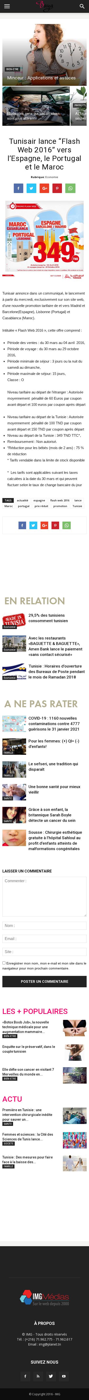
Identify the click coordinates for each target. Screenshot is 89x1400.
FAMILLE (8, 752)
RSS (47, 1202)
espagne (39, 500)
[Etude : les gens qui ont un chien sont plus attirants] (36, 106)
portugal (23, 506)
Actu (12, 1099)
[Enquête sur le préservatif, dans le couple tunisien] (75, 1052)
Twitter (29, 1202)
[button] (82, 6)
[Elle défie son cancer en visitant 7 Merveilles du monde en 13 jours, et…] (75, 1075)
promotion (60, 506)
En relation (34, 601)
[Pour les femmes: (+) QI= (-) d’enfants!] (14, 746)
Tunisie (77, 506)
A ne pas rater (41, 704)
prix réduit (41, 506)
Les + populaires (35, 1011)
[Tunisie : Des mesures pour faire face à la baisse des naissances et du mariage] (75, 1163)
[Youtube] (64, 1376)
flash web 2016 (59, 500)
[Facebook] (25, 1376)
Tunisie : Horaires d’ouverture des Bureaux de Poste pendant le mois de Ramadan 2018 (56, 671)
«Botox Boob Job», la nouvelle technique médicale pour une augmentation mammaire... (25, 1027)
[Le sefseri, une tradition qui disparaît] (14, 769)
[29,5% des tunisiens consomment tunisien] (14, 621)
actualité (22, 500)
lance (78, 500)
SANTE (8, 798)
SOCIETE (8, 1143)
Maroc (9, 506)
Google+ (65, 1202)
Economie (51, 177)
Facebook (11, 1202)
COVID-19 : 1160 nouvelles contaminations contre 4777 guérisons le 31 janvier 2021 (54, 723)
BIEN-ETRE (12, 69)
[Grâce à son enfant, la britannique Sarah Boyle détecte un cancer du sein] (14, 815)
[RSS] (38, 1376)
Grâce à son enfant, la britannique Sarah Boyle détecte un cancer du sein (51, 815)
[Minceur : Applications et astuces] (44, 55)
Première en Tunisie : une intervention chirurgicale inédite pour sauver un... (27, 1114)
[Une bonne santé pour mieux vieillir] (14, 792)
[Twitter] (51, 1376)
